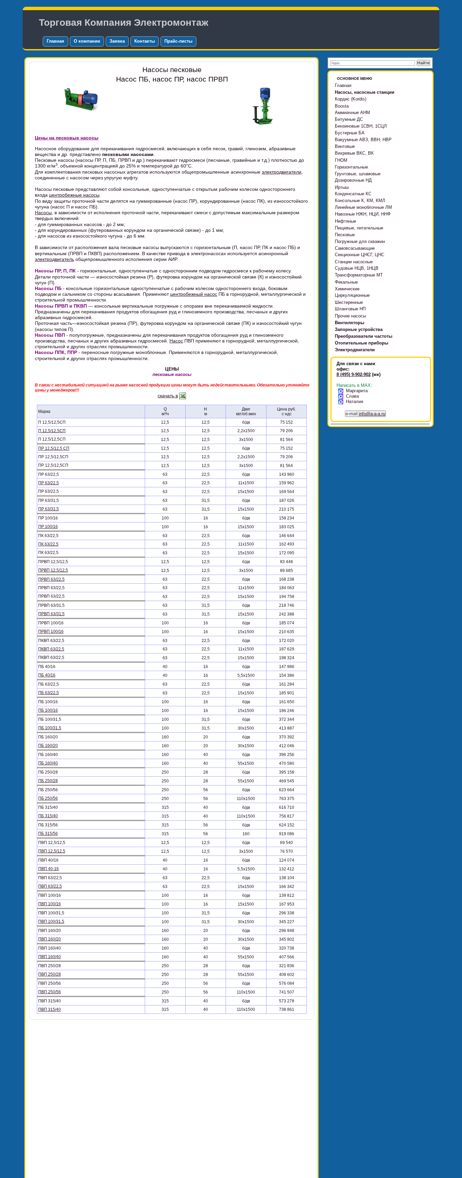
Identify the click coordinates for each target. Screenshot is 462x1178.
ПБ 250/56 (48, 798)
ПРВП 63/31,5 (51, 614)
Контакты (144, 41)
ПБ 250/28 (48, 780)
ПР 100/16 (48, 526)
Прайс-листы (178, 41)
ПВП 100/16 (49, 904)
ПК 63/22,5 (48, 544)
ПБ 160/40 (48, 763)
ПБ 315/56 (48, 833)
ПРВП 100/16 (51, 631)
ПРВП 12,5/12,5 (53, 570)
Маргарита (356, 390)
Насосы (43, 212)
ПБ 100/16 (48, 710)
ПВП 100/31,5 (51, 921)
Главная (55, 41)
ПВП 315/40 (49, 1009)
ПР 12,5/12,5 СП (53, 448)
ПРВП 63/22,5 (51, 579)
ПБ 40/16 (46, 675)
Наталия (354, 401)
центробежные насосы (74, 195)
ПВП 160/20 (49, 939)
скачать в (168, 395)
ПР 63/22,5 (48, 483)
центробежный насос (193, 294)
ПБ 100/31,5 (49, 728)
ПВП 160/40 (49, 956)
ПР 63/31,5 (48, 509)
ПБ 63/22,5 (48, 692)
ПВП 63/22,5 (50, 886)
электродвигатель (54, 259)
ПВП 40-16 (48, 868)
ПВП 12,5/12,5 (51, 851)
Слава (352, 396)
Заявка (117, 41)
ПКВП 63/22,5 (51, 649)
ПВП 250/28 (49, 974)
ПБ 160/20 (48, 745)
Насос (176, 340)
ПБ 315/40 (48, 816)
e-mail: (365, 413)
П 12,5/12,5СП (52, 430)
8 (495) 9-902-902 (354, 374)
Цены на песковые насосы (66, 137)
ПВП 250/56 (49, 992)
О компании (87, 41)
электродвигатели (281, 172)
